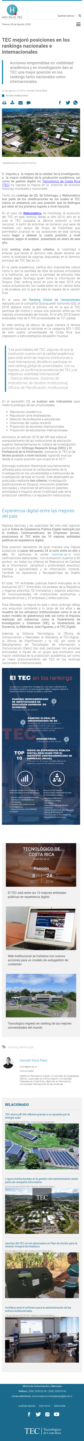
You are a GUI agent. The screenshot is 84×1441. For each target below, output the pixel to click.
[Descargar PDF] (13, 102)
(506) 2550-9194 (57, 1391)
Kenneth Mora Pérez (37, 90)
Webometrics (32, 213)
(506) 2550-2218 (37, 1391)
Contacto (44, 1406)
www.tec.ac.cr (61, 554)
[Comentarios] (29, 102)
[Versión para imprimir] (5, 102)
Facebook (28, 1414)
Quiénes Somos (66, 16)
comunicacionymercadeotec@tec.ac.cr (52, 1396)
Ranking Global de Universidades (54, 300)
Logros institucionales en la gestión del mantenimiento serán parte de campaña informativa (41, 1180)
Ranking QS (26, 1047)
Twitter (37, 1414)
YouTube (56, 1414)
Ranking (13, 1047)
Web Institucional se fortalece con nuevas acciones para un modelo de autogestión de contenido (38, 960)
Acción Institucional (17, 95)
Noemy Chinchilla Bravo (43, 1186)
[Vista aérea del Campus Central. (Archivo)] (41, 132)
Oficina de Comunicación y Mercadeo (42, 1386)
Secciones (59, 1406)
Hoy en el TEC (12, 12)
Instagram (46, 1414)
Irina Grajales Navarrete (42, 1122)
